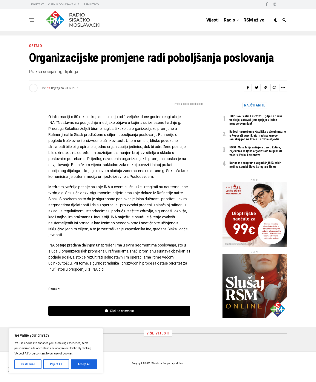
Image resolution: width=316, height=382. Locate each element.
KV (48, 88)
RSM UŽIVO (91, 4)
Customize (28, 364)
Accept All (84, 364)
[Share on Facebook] (248, 87)
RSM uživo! (254, 20)
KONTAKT (37, 4)
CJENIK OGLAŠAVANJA (63, 4)
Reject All (56, 364)
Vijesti (212, 20)
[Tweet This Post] (257, 87)
